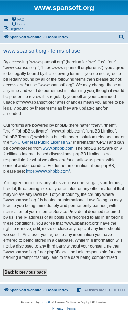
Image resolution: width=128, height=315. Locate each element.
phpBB (46, 302)
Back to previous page (25, 272)
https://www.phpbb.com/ (48, 171)
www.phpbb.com (58, 148)
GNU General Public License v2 (41, 142)
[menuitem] (17, 18)
